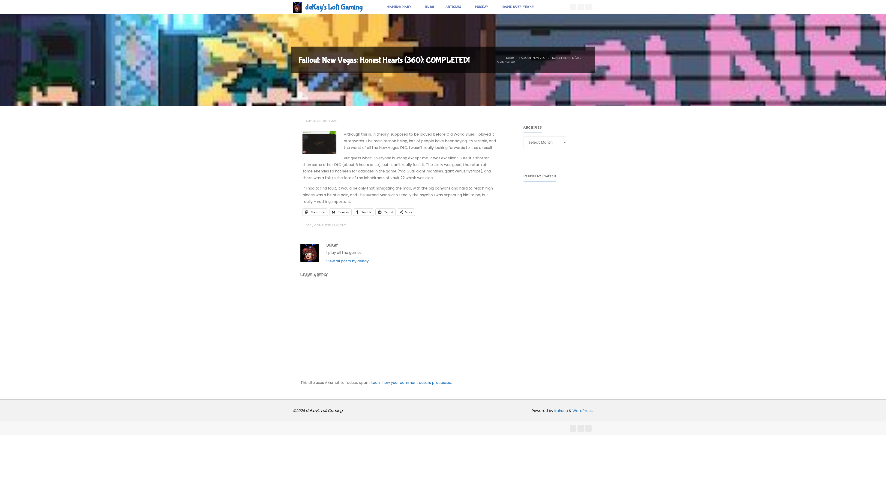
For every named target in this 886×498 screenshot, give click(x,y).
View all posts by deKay (347, 261)
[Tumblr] (581, 7)
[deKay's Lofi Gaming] (297, 6)
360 (308, 225)
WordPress (582, 410)
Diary (510, 58)
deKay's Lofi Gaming (334, 7)
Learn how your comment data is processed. (411, 382)
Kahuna (560, 410)
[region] (555, 206)
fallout (340, 225)
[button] (530, 206)
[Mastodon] (588, 7)
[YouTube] (573, 7)
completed (322, 225)
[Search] (544, 7)
